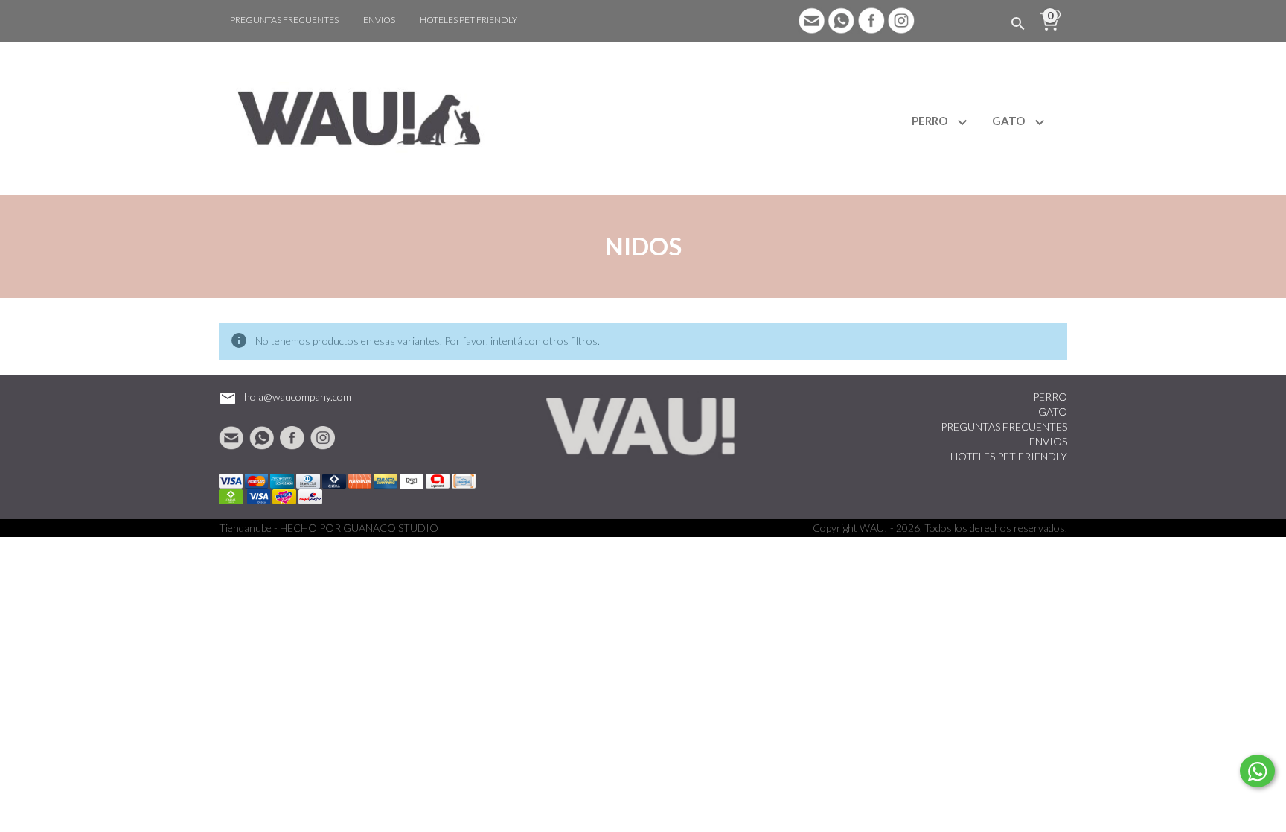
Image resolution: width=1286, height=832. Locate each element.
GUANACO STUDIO (390, 527)
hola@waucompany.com (297, 396)
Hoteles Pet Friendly (468, 19)
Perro (931, 120)
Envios (379, 19)
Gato (1009, 120)
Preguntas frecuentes (284, 19)
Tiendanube (245, 527)
